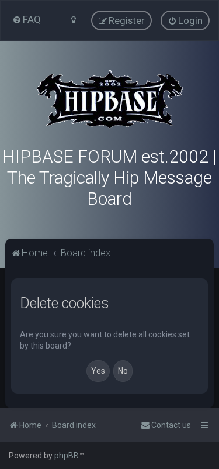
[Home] (110, 99)
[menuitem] (26, 19)
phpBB (66, 455)
